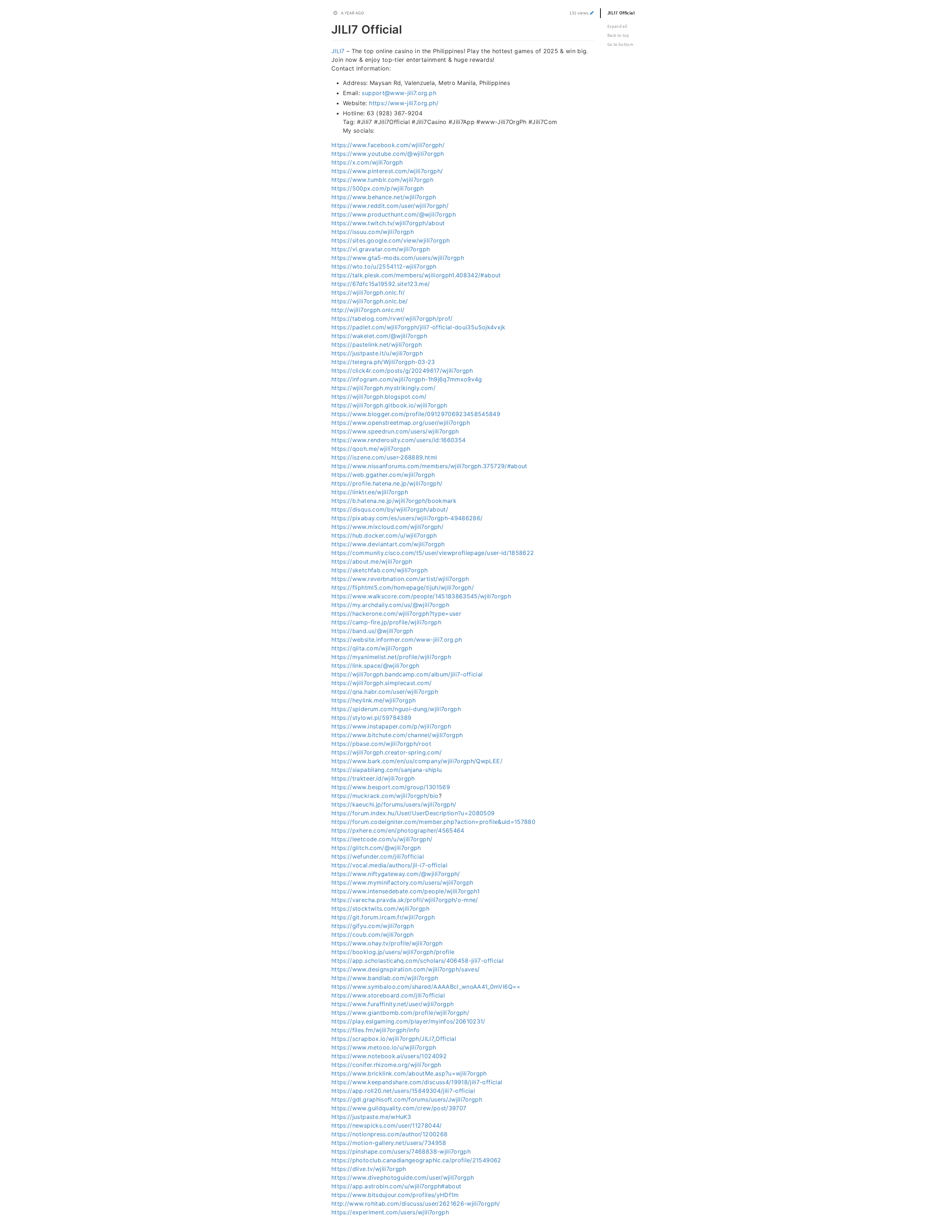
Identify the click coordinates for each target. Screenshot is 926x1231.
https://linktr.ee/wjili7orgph (369, 492)
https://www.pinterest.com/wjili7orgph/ (387, 171)
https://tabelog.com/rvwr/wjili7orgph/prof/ (392, 318)
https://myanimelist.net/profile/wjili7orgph (391, 657)
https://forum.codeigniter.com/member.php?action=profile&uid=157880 (433, 821)
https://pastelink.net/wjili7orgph (376, 344)
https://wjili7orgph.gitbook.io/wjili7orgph (389, 405)
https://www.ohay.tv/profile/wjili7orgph (387, 943)
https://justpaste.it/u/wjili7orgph (377, 353)
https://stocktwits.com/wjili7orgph (380, 908)
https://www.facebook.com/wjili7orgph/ (388, 145)
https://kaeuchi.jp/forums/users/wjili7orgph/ (393, 804)
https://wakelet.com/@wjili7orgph (379, 335)
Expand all (617, 26)
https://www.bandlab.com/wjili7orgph (384, 978)
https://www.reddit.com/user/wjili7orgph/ (390, 205)
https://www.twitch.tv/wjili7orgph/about (388, 223)
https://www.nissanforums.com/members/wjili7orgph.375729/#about (429, 466)
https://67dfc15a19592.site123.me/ (380, 283)
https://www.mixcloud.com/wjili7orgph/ (387, 526)
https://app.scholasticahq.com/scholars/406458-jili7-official (417, 960)
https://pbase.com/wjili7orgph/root (381, 743)
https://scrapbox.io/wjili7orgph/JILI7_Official (393, 1038)
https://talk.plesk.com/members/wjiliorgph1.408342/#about (416, 275)
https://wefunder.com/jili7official (377, 856)
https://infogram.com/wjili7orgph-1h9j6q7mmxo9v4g (406, 379)
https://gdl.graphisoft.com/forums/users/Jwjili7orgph (406, 1099)
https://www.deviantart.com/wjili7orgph (388, 544)
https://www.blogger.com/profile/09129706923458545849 (415, 414)
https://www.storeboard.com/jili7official (388, 995)
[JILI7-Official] (327, 28)
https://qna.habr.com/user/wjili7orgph (384, 691)
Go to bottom (620, 44)
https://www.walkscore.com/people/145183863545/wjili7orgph (421, 596)
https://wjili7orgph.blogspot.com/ (379, 396)
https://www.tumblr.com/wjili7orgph (382, 179)
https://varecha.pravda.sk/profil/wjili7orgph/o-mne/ (404, 899)
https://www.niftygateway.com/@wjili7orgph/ (395, 873)
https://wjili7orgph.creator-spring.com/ (386, 752)
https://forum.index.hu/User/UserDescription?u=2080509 (413, 813)
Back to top (618, 35)
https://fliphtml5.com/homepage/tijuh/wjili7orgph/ (402, 587)
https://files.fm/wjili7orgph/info (375, 1030)
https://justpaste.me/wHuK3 (371, 1116)
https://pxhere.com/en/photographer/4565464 (397, 830)
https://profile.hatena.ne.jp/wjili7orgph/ (386, 483)
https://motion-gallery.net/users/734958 (388, 1142)
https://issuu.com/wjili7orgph (372, 231)
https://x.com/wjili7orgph (367, 162)
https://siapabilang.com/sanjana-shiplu (386, 769)
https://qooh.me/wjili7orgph (370, 448)
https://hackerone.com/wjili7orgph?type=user (396, 613)
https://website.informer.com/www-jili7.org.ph (396, 639)
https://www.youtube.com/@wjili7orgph (387, 153)
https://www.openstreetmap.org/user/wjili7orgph (400, 422)
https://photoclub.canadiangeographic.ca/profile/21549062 (416, 1160)
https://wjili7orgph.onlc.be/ (369, 301)
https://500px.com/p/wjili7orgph (377, 188)
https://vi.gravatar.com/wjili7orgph (380, 249)
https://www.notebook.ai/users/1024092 (389, 1056)
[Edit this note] (592, 13)
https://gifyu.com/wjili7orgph (372, 925)
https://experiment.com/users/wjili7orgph (390, 1212)
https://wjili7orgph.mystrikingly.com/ (383, 388)
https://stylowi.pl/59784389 (371, 717)
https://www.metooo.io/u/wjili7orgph (383, 1047)
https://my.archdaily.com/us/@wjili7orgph (390, 604)
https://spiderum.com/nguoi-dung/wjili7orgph (396, 709)
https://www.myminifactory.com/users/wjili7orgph (402, 882)
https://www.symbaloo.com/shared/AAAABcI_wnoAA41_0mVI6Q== (426, 986)
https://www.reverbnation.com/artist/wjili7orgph (400, 578)
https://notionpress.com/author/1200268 (389, 1134)
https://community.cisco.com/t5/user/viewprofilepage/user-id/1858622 (432, 552)
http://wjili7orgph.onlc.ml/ (367, 309)
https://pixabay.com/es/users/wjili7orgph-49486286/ (407, 518)
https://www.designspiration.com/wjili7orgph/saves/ (405, 969)
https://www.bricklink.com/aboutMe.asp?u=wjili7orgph (409, 1073)
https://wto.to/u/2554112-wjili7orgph (384, 266)
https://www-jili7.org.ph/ (403, 103)
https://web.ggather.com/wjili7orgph (383, 474)
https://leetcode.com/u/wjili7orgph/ (381, 839)
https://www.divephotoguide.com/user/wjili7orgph (402, 1177)
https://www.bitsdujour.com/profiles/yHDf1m (395, 1194)
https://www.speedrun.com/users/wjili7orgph (395, 431)
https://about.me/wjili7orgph (371, 561)
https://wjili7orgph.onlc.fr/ (368, 292)
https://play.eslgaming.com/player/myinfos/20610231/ (408, 1021)
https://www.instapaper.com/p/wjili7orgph (391, 726)
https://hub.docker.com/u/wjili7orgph (384, 535)
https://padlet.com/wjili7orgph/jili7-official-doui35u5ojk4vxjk (418, 327)
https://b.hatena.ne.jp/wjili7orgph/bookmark (393, 500)
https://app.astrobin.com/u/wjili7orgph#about (396, 1186)
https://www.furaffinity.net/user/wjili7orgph (392, 1004)
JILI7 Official (621, 13)
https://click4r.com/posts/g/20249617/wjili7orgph (402, 370)
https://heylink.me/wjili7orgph (373, 700)
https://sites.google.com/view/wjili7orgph (390, 240)
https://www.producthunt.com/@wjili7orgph (393, 214)
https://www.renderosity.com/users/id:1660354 (398, 440)
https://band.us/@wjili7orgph (372, 630)
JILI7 (338, 51)
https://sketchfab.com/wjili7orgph (379, 570)
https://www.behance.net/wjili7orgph (383, 197)
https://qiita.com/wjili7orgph (371, 648)
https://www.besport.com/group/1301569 (390, 787)
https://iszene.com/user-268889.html (384, 457)
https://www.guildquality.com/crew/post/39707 (398, 1108)
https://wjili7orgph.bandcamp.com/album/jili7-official (407, 674)
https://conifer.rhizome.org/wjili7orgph (386, 1064)
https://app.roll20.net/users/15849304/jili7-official (403, 1090)
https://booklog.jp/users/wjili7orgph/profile (392, 952)
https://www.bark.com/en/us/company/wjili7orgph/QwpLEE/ (416, 761)
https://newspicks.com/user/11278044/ (386, 1125)
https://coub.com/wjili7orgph (372, 934)
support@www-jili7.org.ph (399, 93)
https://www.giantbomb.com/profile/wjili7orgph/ (400, 1012)
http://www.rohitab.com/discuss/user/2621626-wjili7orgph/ (415, 1203)
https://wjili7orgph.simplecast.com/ (381, 683)
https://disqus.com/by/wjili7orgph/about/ (389, 509)
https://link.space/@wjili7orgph (375, 665)
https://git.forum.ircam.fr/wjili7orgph (383, 917)
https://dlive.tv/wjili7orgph (368, 1168)
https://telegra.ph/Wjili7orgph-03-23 (383, 362)
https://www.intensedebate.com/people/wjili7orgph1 (405, 891)
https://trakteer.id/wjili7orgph (373, 778)
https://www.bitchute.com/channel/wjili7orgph (397, 735)
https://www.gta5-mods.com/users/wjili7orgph (397, 257)
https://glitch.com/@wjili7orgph (376, 847)
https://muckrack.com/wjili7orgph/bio (385, 795)
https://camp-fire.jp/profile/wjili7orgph (386, 622)
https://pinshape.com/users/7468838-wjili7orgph (401, 1151)
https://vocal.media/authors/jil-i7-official (389, 865)
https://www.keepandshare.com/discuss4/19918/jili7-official (416, 1082)
